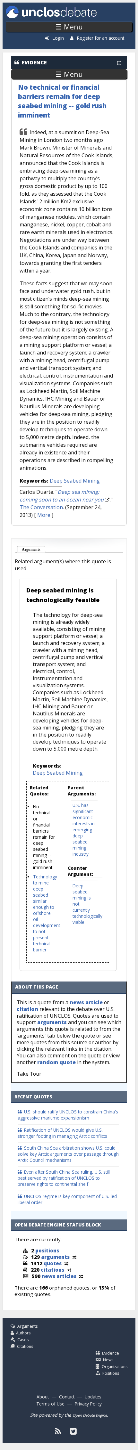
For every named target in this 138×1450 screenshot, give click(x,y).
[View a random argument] (74, 1257)
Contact (66, 1397)
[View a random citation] (69, 1270)
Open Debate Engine (90, 1415)
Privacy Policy (88, 1404)
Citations (25, 1346)
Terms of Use (50, 1404)
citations (52, 1270)
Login (58, 38)
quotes (53, 1263)
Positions (110, 1373)
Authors (23, 1333)
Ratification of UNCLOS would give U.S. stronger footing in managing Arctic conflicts (62, 1133)
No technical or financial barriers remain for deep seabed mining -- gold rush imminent (62, 101)
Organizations (114, 1366)
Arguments (34, 549)
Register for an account (100, 38)
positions (47, 1250)
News (108, 1360)
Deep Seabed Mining (75, 480)
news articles (59, 1276)
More (43, 514)
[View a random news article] (81, 1276)
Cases (23, 1339)
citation (27, 1009)
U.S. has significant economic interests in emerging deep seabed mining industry (84, 829)
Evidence (110, 1353)
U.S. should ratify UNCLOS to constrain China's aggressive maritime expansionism (68, 1115)
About (43, 1397)
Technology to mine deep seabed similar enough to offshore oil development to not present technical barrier (46, 913)
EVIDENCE (34, 62)
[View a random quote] (66, 1263)
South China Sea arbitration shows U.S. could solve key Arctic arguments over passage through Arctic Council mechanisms (68, 1154)
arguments (52, 1022)
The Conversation (41, 507)
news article (86, 1002)
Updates (93, 1397)
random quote (56, 1062)
